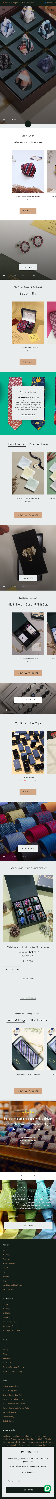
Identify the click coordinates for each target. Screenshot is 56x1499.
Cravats (6, 1304)
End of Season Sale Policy (13, 1395)
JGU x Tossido (8, 1289)
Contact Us (7, 1362)
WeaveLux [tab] (20, 142)
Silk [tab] (33, 293)
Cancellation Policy (10, 1386)
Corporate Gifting (10, 1326)
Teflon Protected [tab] (39, 1020)
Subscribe (28, 1490)
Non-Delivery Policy (10, 1390)
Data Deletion (8, 1421)
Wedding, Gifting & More (13, 1285)
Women (6, 1276)
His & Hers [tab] (15, 604)
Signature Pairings (10, 1280)
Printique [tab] (36, 142)
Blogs (5, 1354)
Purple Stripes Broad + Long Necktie (28, 1074)
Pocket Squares (15, 111)
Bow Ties (6, 1267)
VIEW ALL (28, 211)
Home (5, 1250)
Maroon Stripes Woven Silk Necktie (28, 196)
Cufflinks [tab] (20, 723)
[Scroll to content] (28, 123)
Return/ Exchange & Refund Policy (16, 1408)
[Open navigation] (3, 9)
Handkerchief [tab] (17, 444)
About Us (6, 1358)
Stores (5, 1349)
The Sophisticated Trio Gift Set (28, 348)
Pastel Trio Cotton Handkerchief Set (28, 498)
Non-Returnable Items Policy (14, 1403)
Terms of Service (9, 1412)
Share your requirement (28, 414)
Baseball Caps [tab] (38, 444)
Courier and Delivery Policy (13, 1399)
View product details (28, 997)
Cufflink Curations (28, 777)
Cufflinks (41, 111)
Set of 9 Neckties (28, 700)
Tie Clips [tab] (35, 723)
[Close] (51, 1450)
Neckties (6, 1254)
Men (4, 1272)
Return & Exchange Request (13, 1367)
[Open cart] (52, 9)
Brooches (6, 1259)
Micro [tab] (24, 293)
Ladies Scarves (9, 1317)
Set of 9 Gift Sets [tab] (37, 604)
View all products (28, 515)
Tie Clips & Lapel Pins (11, 1330)
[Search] (48, 9)
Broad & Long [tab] (16, 1020)
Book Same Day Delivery (12, 1371)
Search (5, 1345)
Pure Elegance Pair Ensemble (28, 659)
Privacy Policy (8, 1416)
